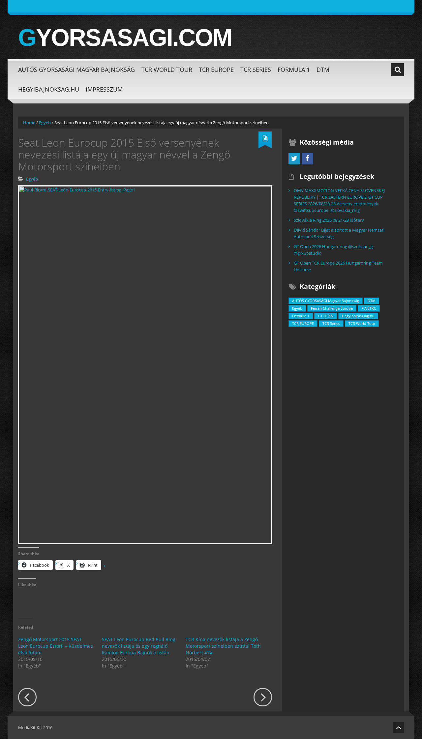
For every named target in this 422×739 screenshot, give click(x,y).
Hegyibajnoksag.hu (48, 89)
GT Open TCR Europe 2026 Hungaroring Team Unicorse (338, 266)
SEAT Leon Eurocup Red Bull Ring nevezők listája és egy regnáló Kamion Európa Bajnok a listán (138, 646)
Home (29, 123)
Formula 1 (294, 69)
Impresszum (104, 89)
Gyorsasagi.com (125, 37)
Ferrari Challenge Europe (332, 308)
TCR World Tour (166, 69)
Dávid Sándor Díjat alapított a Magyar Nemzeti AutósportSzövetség (339, 233)
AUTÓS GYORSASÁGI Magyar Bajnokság (76, 69)
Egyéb (45, 123)
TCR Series (255, 69)
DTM (322, 69)
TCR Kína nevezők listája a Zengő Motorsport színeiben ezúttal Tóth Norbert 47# (223, 646)
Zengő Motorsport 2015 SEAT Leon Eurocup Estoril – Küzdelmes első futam (55, 646)
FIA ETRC (368, 308)
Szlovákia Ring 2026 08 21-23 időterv (329, 220)
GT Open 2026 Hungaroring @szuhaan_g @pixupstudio (333, 249)
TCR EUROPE (216, 69)
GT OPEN (325, 315)
